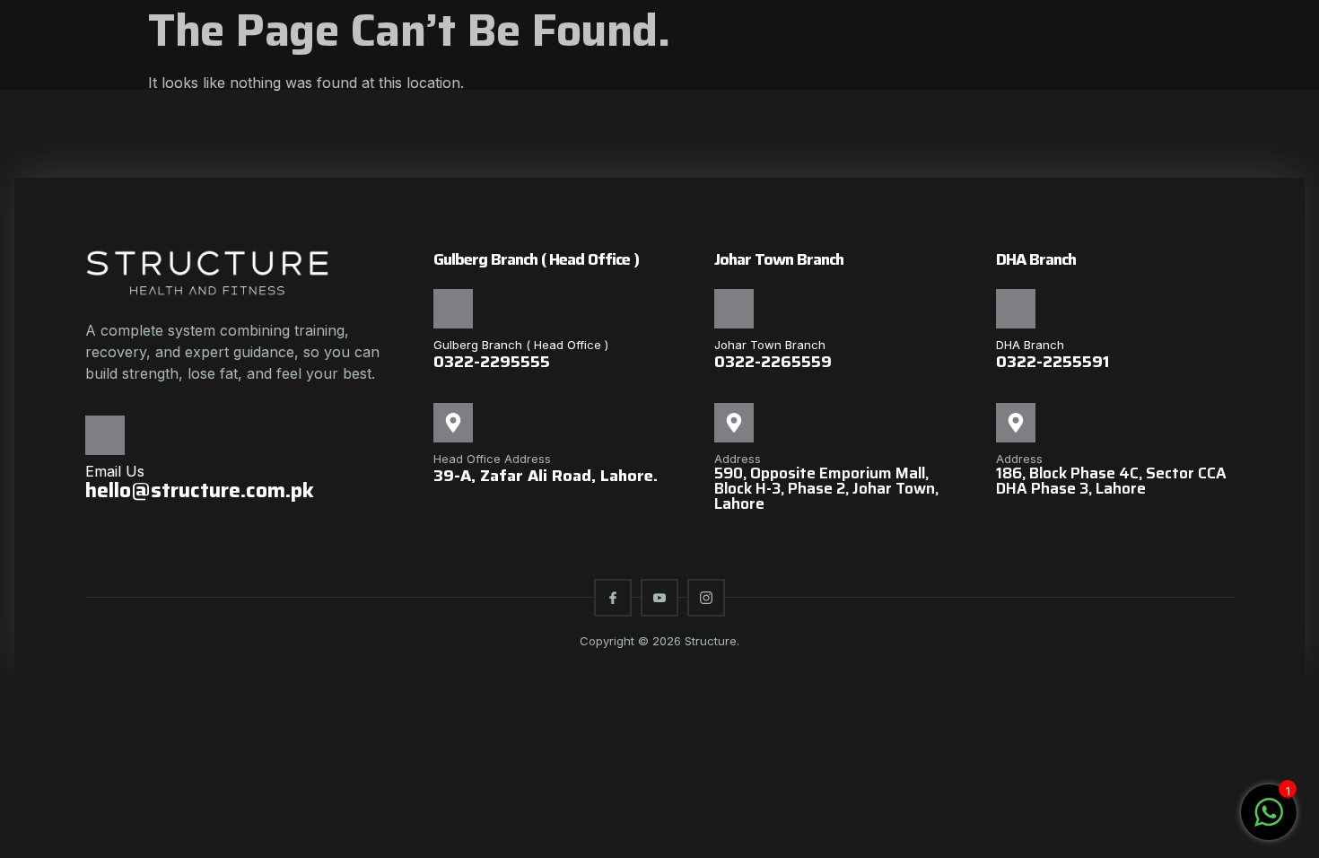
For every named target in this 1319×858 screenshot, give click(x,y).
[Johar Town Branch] (734, 308)
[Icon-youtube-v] (659, 598)
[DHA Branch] (1015, 308)
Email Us (114, 471)
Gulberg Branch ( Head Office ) (520, 344)
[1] (1268, 821)
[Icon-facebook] (613, 598)
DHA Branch (1030, 344)
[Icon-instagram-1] (706, 598)
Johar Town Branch (769, 344)
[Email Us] (105, 435)
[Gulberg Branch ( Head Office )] (453, 308)
